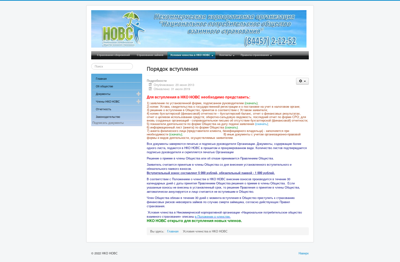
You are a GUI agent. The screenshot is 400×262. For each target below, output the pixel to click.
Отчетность (103, 109)
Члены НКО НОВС (108, 101)
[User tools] (302, 81)
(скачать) (261, 124)
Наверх (304, 253)
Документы (103, 94)
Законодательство (108, 117)
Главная (101, 78)
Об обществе (104, 86)
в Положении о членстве (212, 216)
